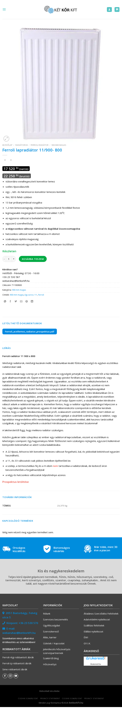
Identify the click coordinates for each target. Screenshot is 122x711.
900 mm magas (58, 145)
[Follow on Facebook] (5, 675)
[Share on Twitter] (15, 301)
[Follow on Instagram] (10, 675)
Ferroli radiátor (39, 145)
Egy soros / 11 (31, 294)
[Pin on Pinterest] (26, 301)
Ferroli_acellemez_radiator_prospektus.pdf (29, 331)
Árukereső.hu (95, 664)
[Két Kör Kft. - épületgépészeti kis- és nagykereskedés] (61, 9)
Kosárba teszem (33, 259)
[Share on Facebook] (10, 301)
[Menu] (4, 9)
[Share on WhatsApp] (5, 301)
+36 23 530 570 (28, 623)
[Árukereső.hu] (96, 659)
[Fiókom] (109, 9)
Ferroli (41, 294)
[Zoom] (6, 139)
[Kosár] (117, 9)
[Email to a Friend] (21, 301)
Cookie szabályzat (28, 698)
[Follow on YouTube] (15, 675)
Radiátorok (21, 145)
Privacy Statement (50, 698)
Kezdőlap (7, 145)
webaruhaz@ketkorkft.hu (19, 633)
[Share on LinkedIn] (32, 301)
